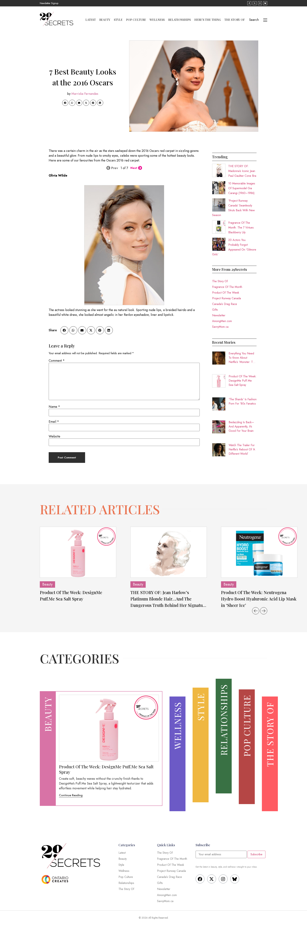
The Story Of (234, 20)
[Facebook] (200, 879)
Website (54, 436)
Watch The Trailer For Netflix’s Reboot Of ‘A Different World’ (242, 449)
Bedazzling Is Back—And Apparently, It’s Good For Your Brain (241, 426)
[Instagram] (223, 879)
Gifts (215, 310)
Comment (57, 360)
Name (54, 406)
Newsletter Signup (49, 3)
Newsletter (218, 315)
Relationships (179, 20)
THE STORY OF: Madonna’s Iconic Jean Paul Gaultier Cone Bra (242, 171)
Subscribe (256, 854)
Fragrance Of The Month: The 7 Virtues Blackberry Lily (241, 227)
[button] (65, 103)
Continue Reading (71, 795)
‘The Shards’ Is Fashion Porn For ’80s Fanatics (243, 401)
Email (54, 421)
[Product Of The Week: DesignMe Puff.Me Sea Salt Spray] (78, 552)
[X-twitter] (211, 879)
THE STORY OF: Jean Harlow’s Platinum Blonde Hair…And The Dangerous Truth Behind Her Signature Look (168, 598)
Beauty (104, 20)
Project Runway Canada (226, 298)
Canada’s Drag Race (224, 304)
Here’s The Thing (207, 20)
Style (118, 20)
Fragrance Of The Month (227, 287)
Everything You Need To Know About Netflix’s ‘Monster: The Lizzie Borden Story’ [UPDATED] (242, 357)
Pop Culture (136, 20)
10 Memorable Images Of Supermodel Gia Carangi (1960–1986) (241, 188)
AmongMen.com (222, 321)
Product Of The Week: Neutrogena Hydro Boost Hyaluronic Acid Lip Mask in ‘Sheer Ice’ (258, 598)
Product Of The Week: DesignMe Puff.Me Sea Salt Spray (243, 380)
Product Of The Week (225, 293)
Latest (90, 20)
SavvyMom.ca (220, 327)
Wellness (157, 20)
